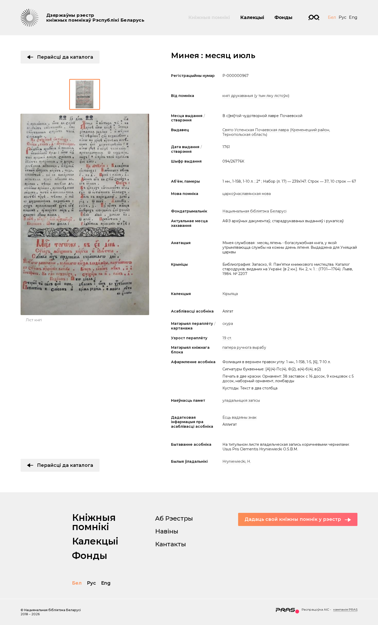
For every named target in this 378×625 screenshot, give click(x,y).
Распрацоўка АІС (315, 609)
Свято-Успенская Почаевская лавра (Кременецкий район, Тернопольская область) (276, 132)
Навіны (166, 531)
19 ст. (227, 338)
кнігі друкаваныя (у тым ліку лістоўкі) (255, 95)
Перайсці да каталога (65, 57)
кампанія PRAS (345, 609)
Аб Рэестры (174, 518)
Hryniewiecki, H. (236, 461)
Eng (353, 17)
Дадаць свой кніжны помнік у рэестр (293, 519)
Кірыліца (230, 293)
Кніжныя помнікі (209, 17)
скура (227, 323)
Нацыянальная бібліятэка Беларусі (254, 211)
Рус (342, 17)
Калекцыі (252, 17)
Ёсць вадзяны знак (239, 417)
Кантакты (170, 544)
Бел (332, 17)
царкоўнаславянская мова (246, 193)
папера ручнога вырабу (244, 347)
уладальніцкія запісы (241, 400)
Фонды (283, 17)
